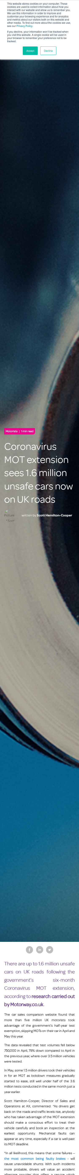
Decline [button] (48, 50)
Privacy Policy (24, 26)
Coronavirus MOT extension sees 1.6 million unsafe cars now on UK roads (38, 472)
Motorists (19, 431)
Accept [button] (30, 50)
